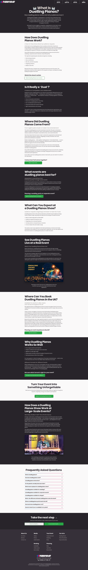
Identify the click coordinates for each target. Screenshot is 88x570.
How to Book (36, 550)
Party (48, 539)
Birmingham (33, 322)
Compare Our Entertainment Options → (35, 375)
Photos (35, 537)
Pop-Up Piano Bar (63, 539)
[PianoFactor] (0, 2)
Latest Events (37, 539)
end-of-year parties (48, 188)
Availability (36, 546)
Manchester (27, 322)
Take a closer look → (33, 162)
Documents (49, 550)
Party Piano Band (42, 367)
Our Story (23, 536)
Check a (58, 2)
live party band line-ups (54, 367)
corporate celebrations (30, 188)
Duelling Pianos (62, 536)
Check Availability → (34, 524)
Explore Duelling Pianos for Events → (34, 196)
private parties (38, 188)
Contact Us (23, 539)
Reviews (23, 537)
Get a (67, 2)
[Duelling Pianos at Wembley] (44, 444)
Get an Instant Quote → (53, 524)
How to (75, 2)
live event (51, 230)
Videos (35, 536)
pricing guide (44, 368)
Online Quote (37, 548)
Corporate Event (50, 536)
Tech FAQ (49, 548)
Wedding (49, 537)
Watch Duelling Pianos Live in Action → (34, 78)
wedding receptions (55, 187)
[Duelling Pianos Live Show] (44, 272)
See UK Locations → (33, 332)
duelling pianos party (39, 230)
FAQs (48, 546)
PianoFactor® (48, 563)
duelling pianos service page (48, 324)
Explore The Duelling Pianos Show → (44, 396)
